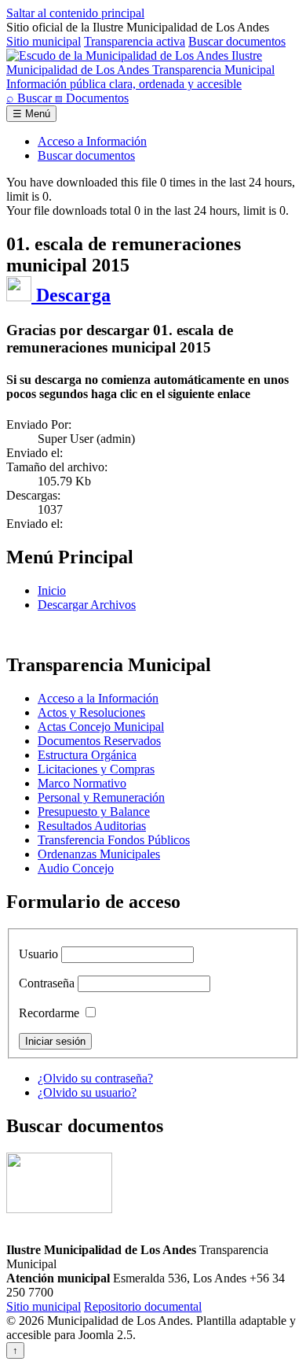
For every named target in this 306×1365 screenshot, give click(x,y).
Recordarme (49, 1013)
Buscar (30, 98)
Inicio (52, 590)
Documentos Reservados (99, 740)
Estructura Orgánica (87, 755)
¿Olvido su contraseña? (95, 1078)
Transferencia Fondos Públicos (114, 840)
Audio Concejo (76, 868)
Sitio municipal (43, 41)
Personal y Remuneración (101, 797)
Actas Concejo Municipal (101, 726)
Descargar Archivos (87, 604)
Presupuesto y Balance (94, 811)
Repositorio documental (143, 1306)
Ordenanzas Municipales (99, 854)
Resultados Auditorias (92, 825)
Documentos (92, 98)
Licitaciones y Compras (96, 769)
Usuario (38, 954)
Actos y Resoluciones (91, 712)
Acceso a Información (92, 141)
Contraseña (47, 983)
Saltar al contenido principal (75, 13)
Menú (31, 114)
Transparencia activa (134, 41)
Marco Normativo (82, 783)
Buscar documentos (237, 41)
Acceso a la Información (98, 698)
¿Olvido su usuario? (87, 1092)
